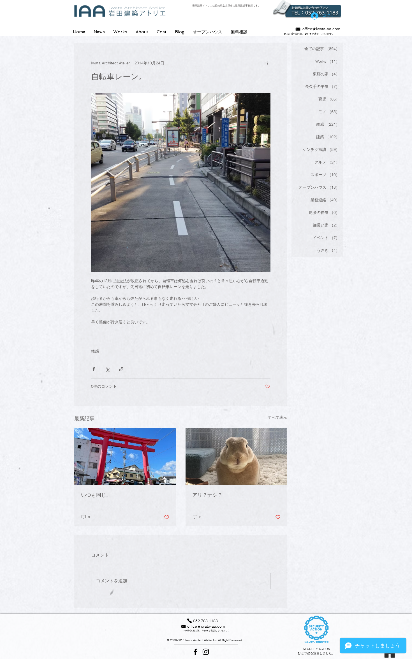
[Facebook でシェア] (93, 369)
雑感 (95, 351)
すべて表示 (277, 417)
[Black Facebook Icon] (195, 652)
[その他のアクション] (267, 63)
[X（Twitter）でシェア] (107, 369)
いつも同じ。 (96, 495)
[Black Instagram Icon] (206, 652)
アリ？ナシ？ (207, 495)
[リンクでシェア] (121, 369)
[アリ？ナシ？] (236, 456)
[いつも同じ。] (125, 456)
